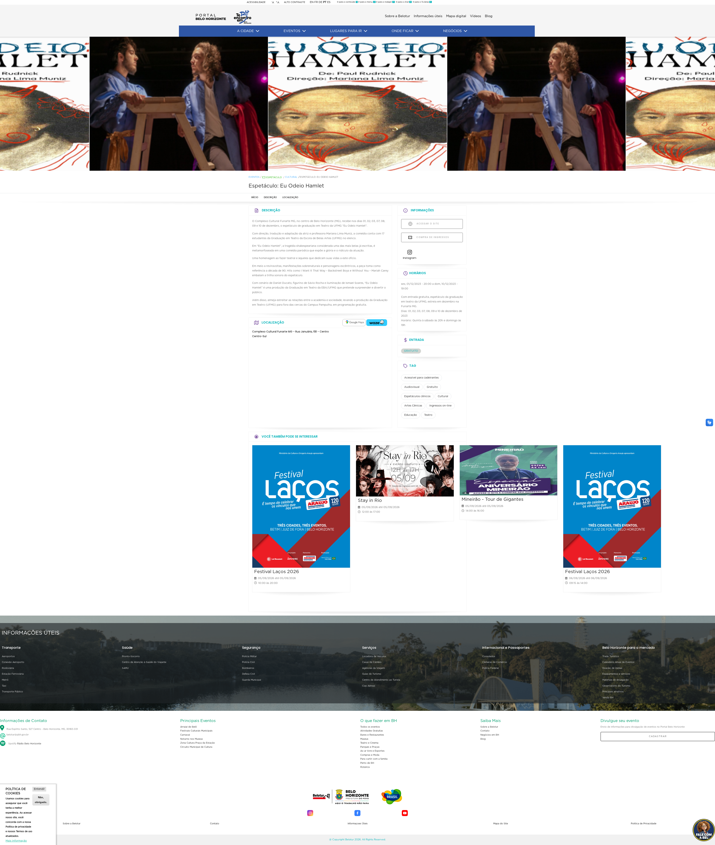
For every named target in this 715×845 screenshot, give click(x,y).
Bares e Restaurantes (372, 735)
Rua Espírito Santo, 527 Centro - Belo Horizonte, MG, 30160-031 (42, 729)
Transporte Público (12, 691)
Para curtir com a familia (373, 759)
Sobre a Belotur (397, 16)
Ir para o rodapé (385, 2)
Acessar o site (427, 223)
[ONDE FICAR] (417, 31)
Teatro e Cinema (369, 743)
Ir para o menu (366, 2)
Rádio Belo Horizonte (29, 743)
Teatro (428, 415)
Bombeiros (248, 668)
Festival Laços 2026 (276, 571)
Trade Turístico (610, 656)
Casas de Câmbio (372, 662)
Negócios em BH (489, 735)
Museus (364, 739)
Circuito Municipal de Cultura (196, 747)
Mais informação (16, 841)
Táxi (4, 686)
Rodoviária (8, 668)
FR (316, 2)
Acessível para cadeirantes (421, 377)
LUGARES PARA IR (346, 31)
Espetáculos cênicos (417, 396)
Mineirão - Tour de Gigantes (492, 499)
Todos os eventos (370, 727)
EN (312, 2)
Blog (488, 16)
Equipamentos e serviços (616, 674)
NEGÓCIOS (452, 31)
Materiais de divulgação (615, 680)
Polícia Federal (490, 668)
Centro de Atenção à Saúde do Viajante (144, 662)
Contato (485, 731)
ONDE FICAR (402, 31)
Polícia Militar (249, 656)
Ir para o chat (403, 2)
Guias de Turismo (371, 674)
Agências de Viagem (373, 668)
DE (320, 2)
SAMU (125, 668)
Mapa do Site (500, 823)
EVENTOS (292, 31)
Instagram (409, 258)
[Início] (223, 11)
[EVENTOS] (304, 31)
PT (324, 2)
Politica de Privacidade (643, 823)
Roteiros (365, 767)
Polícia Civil (248, 662)
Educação (410, 415)
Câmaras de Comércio (494, 662)
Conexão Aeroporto (13, 662)
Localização (290, 197)
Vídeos (475, 16)
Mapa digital (456, 16)
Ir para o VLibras (421, 2)
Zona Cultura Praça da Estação (197, 743)
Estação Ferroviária (13, 674)
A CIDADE (245, 31)
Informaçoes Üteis (358, 823)
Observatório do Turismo (616, 686)
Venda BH (607, 697)
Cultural (291, 177)
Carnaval (185, 735)
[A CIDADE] (257, 31)
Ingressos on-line (440, 405)
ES (329, 2)
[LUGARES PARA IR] (365, 31)
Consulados (488, 656)
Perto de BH (367, 763)
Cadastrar (658, 736)
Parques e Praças (369, 747)
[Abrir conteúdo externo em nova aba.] (354, 322)
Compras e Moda (369, 755)
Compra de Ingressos (432, 237)
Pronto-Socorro (131, 656)
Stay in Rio (370, 500)
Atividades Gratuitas (371, 731)
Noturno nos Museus (191, 739)
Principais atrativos (613, 691)
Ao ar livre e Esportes (372, 751)
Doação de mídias (612, 668)
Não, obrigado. (41, 799)
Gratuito (432, 387)
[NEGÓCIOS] (465, 31)
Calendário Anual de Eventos (618, 662)
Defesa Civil (248, 674)
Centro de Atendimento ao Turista (381, 680)
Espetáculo (274, 177)
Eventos (254, 177)
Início (254, 197)
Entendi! (39, 789)
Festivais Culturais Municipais (196, 731)
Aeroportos (8, 656)
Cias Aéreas (368, 686)
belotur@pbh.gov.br (17, 735)
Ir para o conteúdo (347, 2)
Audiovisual (412, 387)
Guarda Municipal (251, 680)
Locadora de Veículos (374, 656)
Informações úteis (428, 16)
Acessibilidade (256, 2)
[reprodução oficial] (178, 103)
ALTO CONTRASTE (294, 2)
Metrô (5, 680)
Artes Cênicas (413, 405)
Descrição (270, 197)
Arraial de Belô (188, 727)
